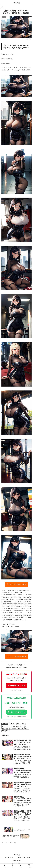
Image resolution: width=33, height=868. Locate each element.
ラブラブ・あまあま (16, 726)
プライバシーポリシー (24, 857)
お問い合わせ (16, 860)
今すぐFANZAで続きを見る (16, 584)
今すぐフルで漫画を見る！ (16, 656)
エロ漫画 (5, 723)
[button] (29, 464)
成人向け (5, 728)
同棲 (24, 726)
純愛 (27, 728)
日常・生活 (13, 728)
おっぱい (13, 723)
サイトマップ (9, 857)
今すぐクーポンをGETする (16, 712)
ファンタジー (21, 723)
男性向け (21, 728)
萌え (8, 730)
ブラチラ (5, 726)
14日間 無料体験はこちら (16, 685)
